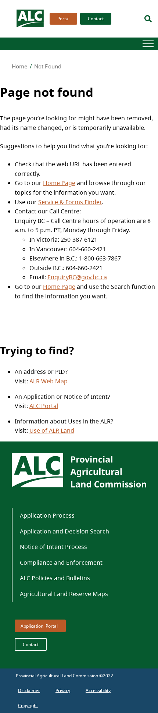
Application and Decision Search (64, 531)
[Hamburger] (148, 44)
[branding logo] (30, 19)
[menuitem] (62, 19)
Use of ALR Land (51, 430)
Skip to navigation (48, 32)
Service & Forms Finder (70, 202)
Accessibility (98, 690)
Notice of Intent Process (53, 547)
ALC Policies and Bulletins (55, 578)
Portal (63, 18)
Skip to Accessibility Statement (48, 36)
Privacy (62, 690)
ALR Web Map (48, 381)
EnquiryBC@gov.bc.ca (77, 277)
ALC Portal (43, 406)
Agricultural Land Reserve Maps (64, 594)
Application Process (47, 515)
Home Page (59, 183)
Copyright (28, 705)
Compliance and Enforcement (61, 562)
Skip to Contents (48, 32)
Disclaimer (29, 690)
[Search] (148, 18)
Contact (96, 18)
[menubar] (78, 19)
